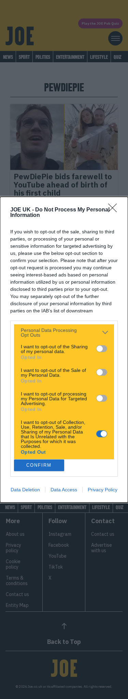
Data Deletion (25, 489)
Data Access (64, 489)
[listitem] (64, 332)
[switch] (101, 348)
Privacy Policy (102, 489)
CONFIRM (39, 465)
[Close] (114, 210)
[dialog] (64, 350)
